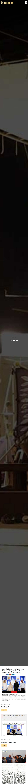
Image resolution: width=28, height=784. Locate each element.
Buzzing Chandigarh (8, 742)
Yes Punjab (5, 707)
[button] (26, 2)
